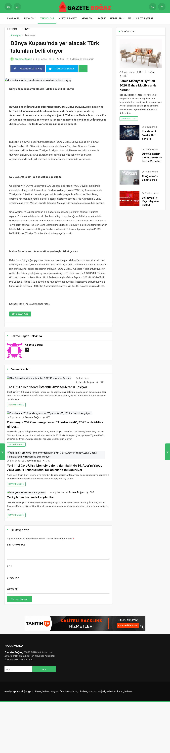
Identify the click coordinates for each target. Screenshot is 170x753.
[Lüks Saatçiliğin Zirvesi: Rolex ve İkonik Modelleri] (129, 154)
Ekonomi (29, 18)
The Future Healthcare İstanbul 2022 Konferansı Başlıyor (47, 387)
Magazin (87, 18)
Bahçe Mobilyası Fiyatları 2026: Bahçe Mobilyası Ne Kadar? (138, 85)
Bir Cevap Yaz (20, 314)
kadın (120, 691)
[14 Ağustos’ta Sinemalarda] (129, 176)
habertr (129, 691)
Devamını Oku (16, 404)
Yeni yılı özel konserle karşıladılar (30, 497)
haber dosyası (50, 691)
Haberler (116, 18)
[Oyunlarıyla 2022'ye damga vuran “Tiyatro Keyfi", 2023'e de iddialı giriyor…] (49, 413)
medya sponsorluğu (15, 691)
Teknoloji (47, 18)
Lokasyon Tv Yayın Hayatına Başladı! (150, 201)
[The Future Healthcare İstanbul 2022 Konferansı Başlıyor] (39, 378)
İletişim (12, 29)
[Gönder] (152, 6)
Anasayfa (13, 18)
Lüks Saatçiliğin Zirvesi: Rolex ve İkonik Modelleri (152, 157)
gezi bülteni (34, 691)
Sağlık (101, 18)
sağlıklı (101, 691)
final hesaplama (68, 691)
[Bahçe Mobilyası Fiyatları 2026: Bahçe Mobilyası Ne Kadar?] (141, 53)
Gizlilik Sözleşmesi (140, 18)
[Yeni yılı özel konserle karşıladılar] (26, 492)
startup (92, 691)
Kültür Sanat (68, 18)
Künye (26, 29)
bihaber (83, 691)
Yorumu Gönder (19, 599)
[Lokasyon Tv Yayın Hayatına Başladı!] (129, 198)
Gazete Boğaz (23, 59)
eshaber (111, 691)
